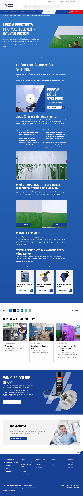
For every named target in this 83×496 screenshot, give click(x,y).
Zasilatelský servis (71, 462)
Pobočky (8, 468)
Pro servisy (23, 471)
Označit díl (76, 310)
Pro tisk (22, 476)
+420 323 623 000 (10, 459)
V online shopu (39, 462)
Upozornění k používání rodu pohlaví (10, 487)
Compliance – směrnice (20, 488)
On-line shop (70, 459)
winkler (23, 459)
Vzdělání (54, 462)
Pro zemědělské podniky (26, 462)
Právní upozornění (28, 485)
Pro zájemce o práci (25, 474)
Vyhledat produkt (41, 459)
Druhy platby (70, 464)
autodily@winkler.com (11, 462)
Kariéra (54, 459)
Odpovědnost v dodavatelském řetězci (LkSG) (28, 487)
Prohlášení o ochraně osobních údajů (14, 485)
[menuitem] (78, 1)
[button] (10, 310)
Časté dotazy (70, 467)
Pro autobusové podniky (26, 468)
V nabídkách (39, 467)
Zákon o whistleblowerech (8, 488)
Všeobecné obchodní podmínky (9, 490)
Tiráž (4, 485)
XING (53, 464)
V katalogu (38, 464)
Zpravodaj (9, 471)
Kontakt (8, 465)
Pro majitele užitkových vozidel (26, 465)
